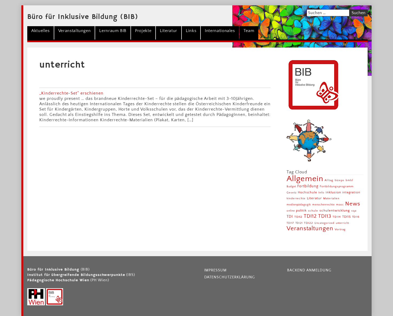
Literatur (168, 30)
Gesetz (292, 192)
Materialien (331, 198)
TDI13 (324, 216)
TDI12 (298, 217)
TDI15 (346, 217)
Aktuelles (40, 30)
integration (351, 192)
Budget (291, 186)
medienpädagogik (299, 204)
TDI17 (290, 223)
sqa (353, 210)
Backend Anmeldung (309, 270)
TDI (290, 216)
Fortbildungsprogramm (336, 186)
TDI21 (299, 223)
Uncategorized (324, 223)
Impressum (215, 270)
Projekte (143, 30)
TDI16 (356, 217)
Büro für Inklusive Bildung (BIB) (82, 17)
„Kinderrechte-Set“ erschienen (71, 93)
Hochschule (307, 192)
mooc (340, 204)
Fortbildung (307, 186)
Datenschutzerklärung (229, 277)
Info (321, 192)
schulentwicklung (334, 210)
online (291, 210)
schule (313, 210)
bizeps (339, 180)
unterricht (342, 223)
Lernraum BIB (112, 30)
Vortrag (340, 229)
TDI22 (308, 223)
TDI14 (337, 217)
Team (249, 30)
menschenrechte (323, 204)
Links (191, 30)
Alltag (329, 180)
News (352, 204)
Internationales (220, 30)
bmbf (349, 180)
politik (301, 210)
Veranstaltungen (74, 30)
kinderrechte (296, 198)
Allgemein (305, 178)
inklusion (333, 192)
